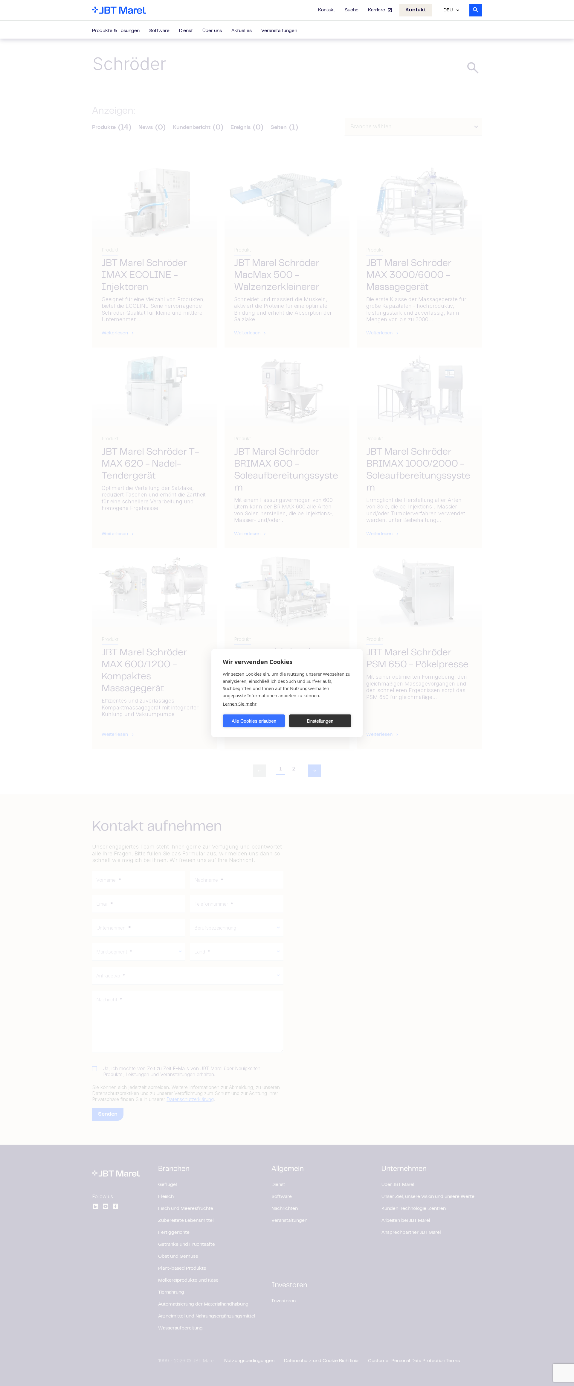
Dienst (186, 31)
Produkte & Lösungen (116, 31)
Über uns (212, 31)
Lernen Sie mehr (240, 704)
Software (159, 31)
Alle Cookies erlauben (254, 721)
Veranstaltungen (279, 31)
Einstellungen (320, 721)
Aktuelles (241, 31)
